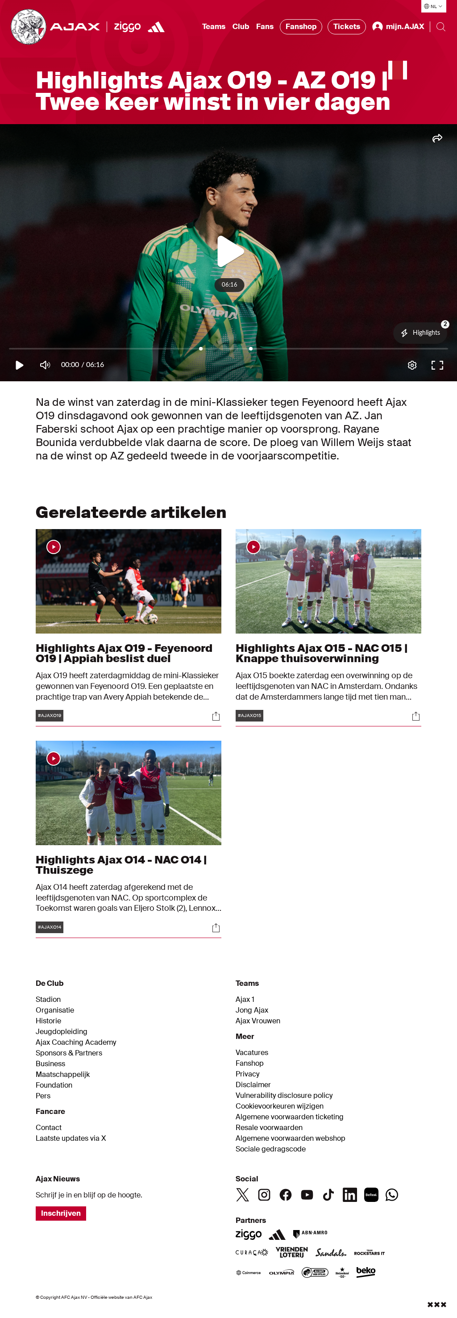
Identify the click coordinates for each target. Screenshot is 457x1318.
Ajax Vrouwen (258, 1021)
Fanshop (301, 26)
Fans (265, 26)
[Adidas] (277, 1234)
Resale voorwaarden (269, 1127)
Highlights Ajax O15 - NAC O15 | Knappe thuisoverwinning (321, 653)
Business (50, 1063)
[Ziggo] (127, 26)
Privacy (247, 1074)
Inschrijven (61, 1213)
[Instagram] (264, 1195)
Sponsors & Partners (69, 1053)
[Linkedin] (350, 1195)
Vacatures (252, 1052)
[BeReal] (371, 1195)
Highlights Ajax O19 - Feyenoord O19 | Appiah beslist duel (124, 653)
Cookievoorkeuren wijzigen (280, 1106)
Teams (213, 26)
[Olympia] (282, 1273)
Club (241, 26)
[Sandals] (331, 1253)
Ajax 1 (245, 999)
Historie (48, 1021)
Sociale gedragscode (271, 1149)
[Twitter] (243, 1195)
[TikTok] (328, 1195)
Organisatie (55, 1010)
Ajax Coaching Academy (76, 1042)
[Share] (216, 716)
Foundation (54, 1085)
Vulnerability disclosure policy (284, 1095)
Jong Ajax (252, 1010)
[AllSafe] (315, 1273)
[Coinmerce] (249, 1273)
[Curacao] (252, 1253)
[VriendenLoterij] (291, 1253)
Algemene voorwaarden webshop (290, 1138)
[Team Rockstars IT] (369, 1253)
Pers (43, 1096)
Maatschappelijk (63, 1074)
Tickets (346, 26)
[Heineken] (342, 1273)
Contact (49, 1127)
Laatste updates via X (71, 1138)
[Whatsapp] (392, 1195)
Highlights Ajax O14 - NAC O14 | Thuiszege (121, 864)
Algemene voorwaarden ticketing (290, 1117)
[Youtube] (307, 1195)
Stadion (48, 999)
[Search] (441, 26)
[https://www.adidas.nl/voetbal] (156, 26)
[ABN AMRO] (310, 1234)
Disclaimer (253, 1084)
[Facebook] (285, 1195)
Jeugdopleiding (61, 1031)
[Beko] (366, 1273)
